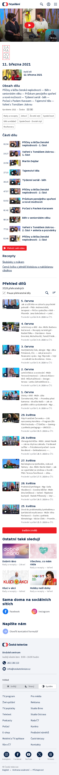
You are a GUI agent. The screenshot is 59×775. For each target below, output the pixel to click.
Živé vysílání (8, 702)
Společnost (48, 115)
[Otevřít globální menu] (55, 4)
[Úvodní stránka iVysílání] (11, 4)
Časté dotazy (37, 738)
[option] (11, 686)
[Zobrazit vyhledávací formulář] (41, 4)
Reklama (35, 702)
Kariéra (34, 726)
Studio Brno (37, 708)
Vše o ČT (6, 744)
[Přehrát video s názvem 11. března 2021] (29, 25)
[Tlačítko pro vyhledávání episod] (46, 293)
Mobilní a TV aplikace (13, 738)
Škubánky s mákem (13, 262)
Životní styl (35, 115)
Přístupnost (38, 770)
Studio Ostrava (38, 714)
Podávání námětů (40, 732)
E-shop (6, 732)
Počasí (5, 726)
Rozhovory (9, 126)
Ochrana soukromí (20, 770)
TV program (8, 696)
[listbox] (29, 686)
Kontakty (36, 744)
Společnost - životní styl (30, 121)
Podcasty (7, 720)
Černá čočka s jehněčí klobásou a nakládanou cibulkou (27, 268)
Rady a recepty (11, 115)
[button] (29, 25)
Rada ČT (35, 720)
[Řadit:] (54, 292)
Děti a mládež (10, 121)
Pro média (36, 696)
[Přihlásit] (48, 4)
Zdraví (24, 115)
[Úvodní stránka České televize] (15, 644)
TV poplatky (8, 708)
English (5, 770)
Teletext (6, 714)
